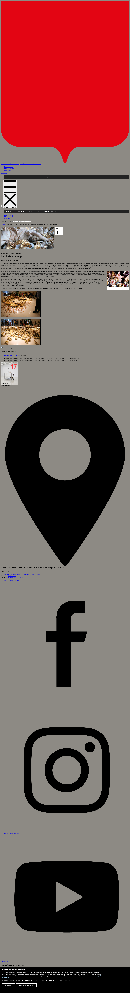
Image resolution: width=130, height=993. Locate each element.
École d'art (4, 173)
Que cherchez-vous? (6, 221)
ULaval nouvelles (9, 168)
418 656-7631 (12, 576)
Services (37, 177)
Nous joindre (7, 170)
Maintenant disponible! (6, 384)
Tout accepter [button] (7, 985)
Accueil (3, 224)
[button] (9, 377)
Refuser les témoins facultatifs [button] (26, 985)
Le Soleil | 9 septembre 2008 (12, 355)
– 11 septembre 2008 (16, 357)
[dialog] (65, 980)
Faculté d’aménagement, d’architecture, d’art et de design (26, 164)
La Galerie (53, 177)
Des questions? (5, 961)
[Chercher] (1, 206)
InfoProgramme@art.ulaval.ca (14, 577)
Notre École (8, 177)
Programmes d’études (19, 177)
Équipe (30, 177)
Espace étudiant (8, 167)
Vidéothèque (46, 177)
